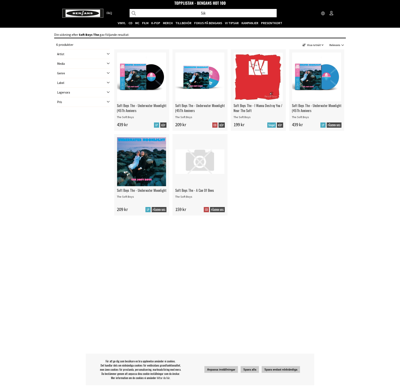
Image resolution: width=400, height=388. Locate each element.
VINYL (122, 23)
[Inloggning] (331, 13)
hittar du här (163, 378)
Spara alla (249, 369)
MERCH (168, 23)
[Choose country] (323, 13)
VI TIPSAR (232, 23)
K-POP (155, 23)
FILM (145, 23)
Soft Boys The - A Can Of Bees (194, 190)
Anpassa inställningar (221, 369)
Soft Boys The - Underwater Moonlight (141, 190)
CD (130, 23)
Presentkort (271, 23)
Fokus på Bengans (208, 23)
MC (137, 23)
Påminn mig (334, 125)
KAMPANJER (249, 23)
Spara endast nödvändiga (280, 369)
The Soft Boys (125, 117)
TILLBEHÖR (183, 23)
